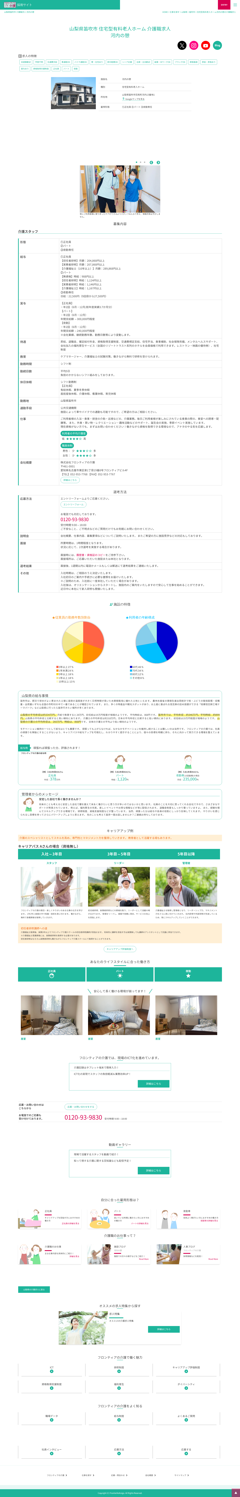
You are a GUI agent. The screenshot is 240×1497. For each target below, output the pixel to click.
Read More (144, 1259)
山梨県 (184, 12)
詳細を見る (74, 1256)
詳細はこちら (153, 1083)
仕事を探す (174, 12)
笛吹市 (192, 12)
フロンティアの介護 (55, 1475)
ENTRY (224, 4)
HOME (165, 12)
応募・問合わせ (118, 1475)
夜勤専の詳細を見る (209, 1220)
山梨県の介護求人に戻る (34, 1289)
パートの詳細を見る (140, 1223)
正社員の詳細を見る (70, 1223)
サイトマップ (180, 1475)
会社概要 (149, 1475)
